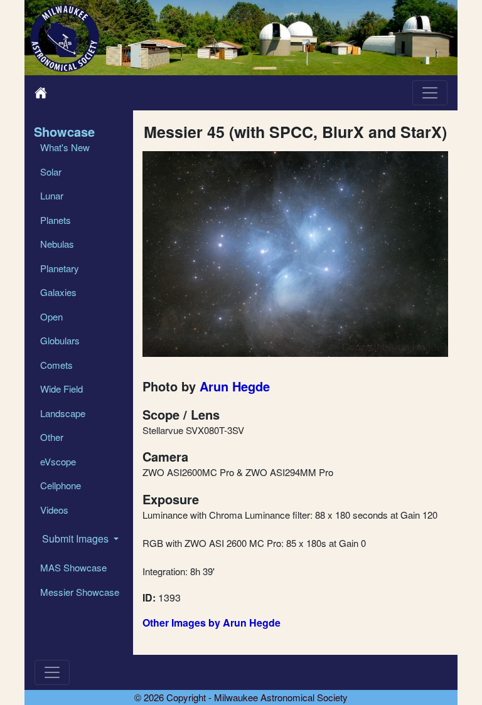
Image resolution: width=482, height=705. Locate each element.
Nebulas (57, 243)
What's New (65, 147)
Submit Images (76, 538)
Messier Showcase (79, 591)
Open (51, 316)
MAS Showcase (73, 567)
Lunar (51, 195)
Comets (56, 364)
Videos (54, 509)
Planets (55, 219)
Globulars (60, 340)
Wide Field (61, 388)
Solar (51, 171)
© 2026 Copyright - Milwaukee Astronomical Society (241, 697)
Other (51, 436)
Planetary (59, 268)
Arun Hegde (235, 386)
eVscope (58, 461)
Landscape (62, 413)
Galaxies (58, 292)
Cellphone (60, 485)
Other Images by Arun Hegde (211, 622)
